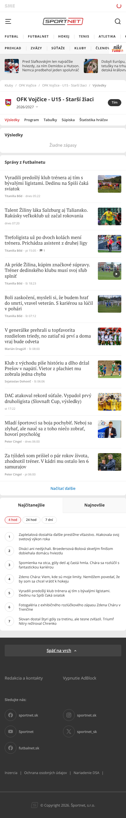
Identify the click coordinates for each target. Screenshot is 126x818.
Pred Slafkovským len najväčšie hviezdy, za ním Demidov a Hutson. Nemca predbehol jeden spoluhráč (50, 66)
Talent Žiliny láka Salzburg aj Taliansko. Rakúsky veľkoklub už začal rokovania (46, 213)
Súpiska (68, 119)
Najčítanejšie (31, 505)
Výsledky (12, 119)
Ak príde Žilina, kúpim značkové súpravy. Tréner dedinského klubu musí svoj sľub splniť (47, 270)
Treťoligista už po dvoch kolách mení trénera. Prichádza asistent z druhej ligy (46, 240)
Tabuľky (50, 119)
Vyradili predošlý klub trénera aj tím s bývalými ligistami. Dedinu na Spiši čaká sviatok (46, 183)
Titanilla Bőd (13, 196)
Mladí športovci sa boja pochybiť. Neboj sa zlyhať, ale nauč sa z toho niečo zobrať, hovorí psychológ (48, 428)
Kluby (9, 86)
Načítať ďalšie (63, 488)
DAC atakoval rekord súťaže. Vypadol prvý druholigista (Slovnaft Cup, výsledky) (48, 398)
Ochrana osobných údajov (45, 772)
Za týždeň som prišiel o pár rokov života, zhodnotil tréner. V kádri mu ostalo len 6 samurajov (46, 461)
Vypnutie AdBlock (79, 678)
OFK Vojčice (27, 86)
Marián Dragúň (15, 349)
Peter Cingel (13, 441)
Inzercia (11, 772)
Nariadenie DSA (86, 772)
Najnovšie (94, 505)
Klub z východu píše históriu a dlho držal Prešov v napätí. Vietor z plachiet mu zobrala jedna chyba (47, 368)
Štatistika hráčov (93, 119)
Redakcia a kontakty (24, 678)
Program (31, 119)
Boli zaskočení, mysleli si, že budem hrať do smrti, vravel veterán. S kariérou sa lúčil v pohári (49, 303)
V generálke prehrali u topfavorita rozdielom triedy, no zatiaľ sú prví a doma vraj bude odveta (48, 336)
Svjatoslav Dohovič (18, 381)
